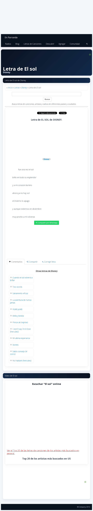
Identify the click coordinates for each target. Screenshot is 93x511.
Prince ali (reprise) (20, 322)
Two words (17, 286)
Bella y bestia (18, 315)
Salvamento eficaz (20, 293)
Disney (24, 87)
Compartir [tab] (33, 261)
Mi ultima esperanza (21, 338)
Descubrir (50, 44)
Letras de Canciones (32, 44)
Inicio (10, 87)
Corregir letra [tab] (49, 261)
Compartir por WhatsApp (47, 223)
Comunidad (75, 44)
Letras (16, 87)
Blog (17, 44)
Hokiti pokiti (17, 309)
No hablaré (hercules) (21, 360)
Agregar (62, 44)
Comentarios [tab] (16, 261)
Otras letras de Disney (46, 271)
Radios (8, 44)
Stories (15, 344)
